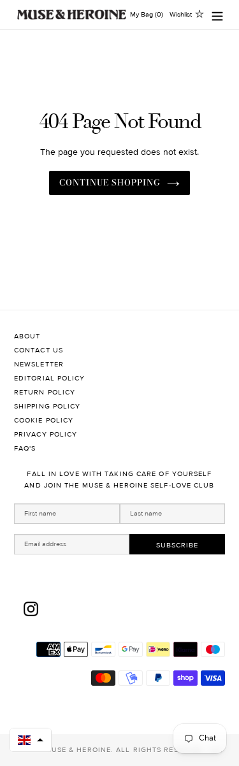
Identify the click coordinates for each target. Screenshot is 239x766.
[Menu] (217, 15)
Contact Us (38, 350)
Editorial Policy (49, 378)
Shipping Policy (47, 406)
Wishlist (181, 14)
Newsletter (39, 364)
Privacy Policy (45, 434)
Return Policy (44, 392)
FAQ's (25, 448)
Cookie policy (43, 420)
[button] (30, 739)
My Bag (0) (146, 14)
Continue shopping (110, 182)
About (27, 336)
